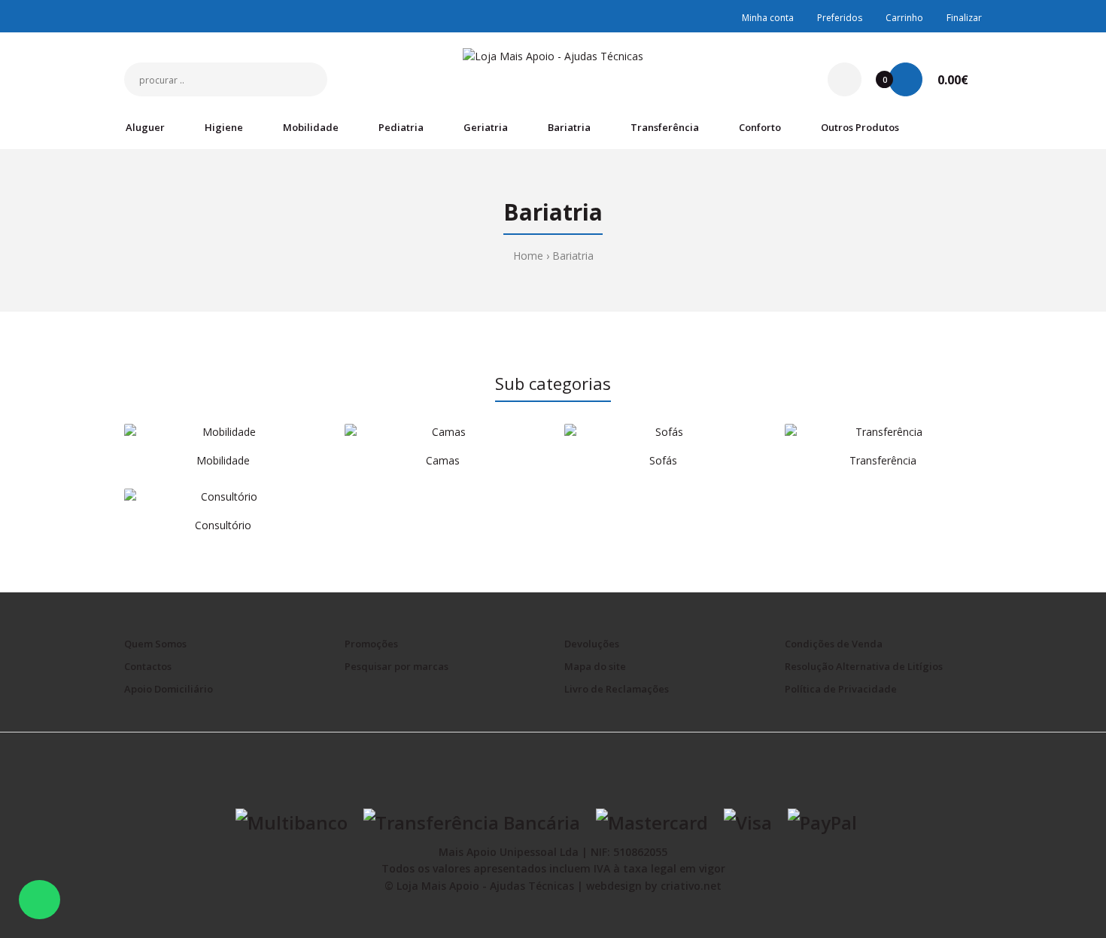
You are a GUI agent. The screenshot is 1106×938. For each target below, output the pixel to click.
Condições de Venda (834, 643)
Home (528, 255)
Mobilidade (223, 460)
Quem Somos (155, 643)
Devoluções (591, 643)
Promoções (371, 643)
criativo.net (691, 886)
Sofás (663, 460)
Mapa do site (595, 666)
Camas (443, 460)
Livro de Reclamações (616, 689)
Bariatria (573, 255)
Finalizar (964, 17)
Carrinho (904, 17)
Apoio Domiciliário (168, 689)
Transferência (882, 460)
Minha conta (768, 17)
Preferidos (839, 17)
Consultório (223, 525)
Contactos (148, 666)
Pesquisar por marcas (396, 666)
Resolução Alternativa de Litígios (864, 666)
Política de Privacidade (841, 689)
